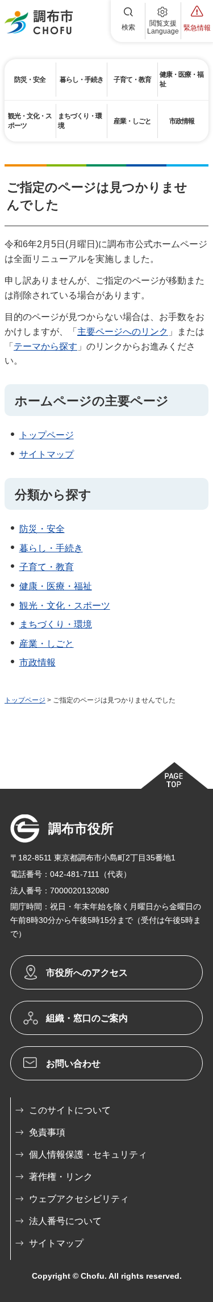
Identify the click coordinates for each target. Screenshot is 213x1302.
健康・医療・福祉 (55, 586)
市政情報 (37, 662)
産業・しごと (46, 643)
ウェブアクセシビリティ (79, 1199)
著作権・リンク (61, 1177)
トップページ (46, 435)
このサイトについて (70, 1110)
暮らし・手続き (51, 548)
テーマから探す (45, 346)
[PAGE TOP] (173, 775)
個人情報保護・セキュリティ (88, 1154)
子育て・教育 (46, 567)
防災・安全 (42, 529)
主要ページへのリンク (122, 331)
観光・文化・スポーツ (64, 605)
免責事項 (47, 1132)
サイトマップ (46, 454)
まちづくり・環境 (55, 624)
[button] (128, 21)
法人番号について (65, 1221)
